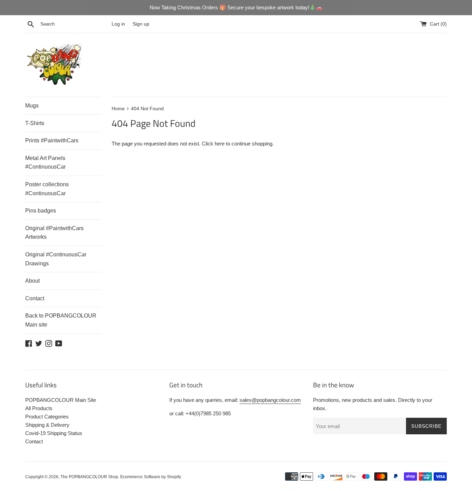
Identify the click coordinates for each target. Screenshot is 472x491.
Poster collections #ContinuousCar (47, 188)
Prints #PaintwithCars (51, 140)
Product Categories (47, 416)
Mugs (32, 105)
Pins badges (40, 211)
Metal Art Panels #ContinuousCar (45, 162)
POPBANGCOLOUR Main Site (60, 400)
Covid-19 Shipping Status (53, 433)
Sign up (141, 24)
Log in (118, 24)
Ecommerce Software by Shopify (150, 476)
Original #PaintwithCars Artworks (54, 232)
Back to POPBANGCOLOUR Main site (60, 320)
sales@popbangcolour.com (270, 400)
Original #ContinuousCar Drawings (55, 259)
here (220, 144)
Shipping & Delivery (47, 425)
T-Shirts (34, 123)
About (32, 281)
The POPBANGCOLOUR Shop (89, 476)
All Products (39, 408)
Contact (34, 298)
